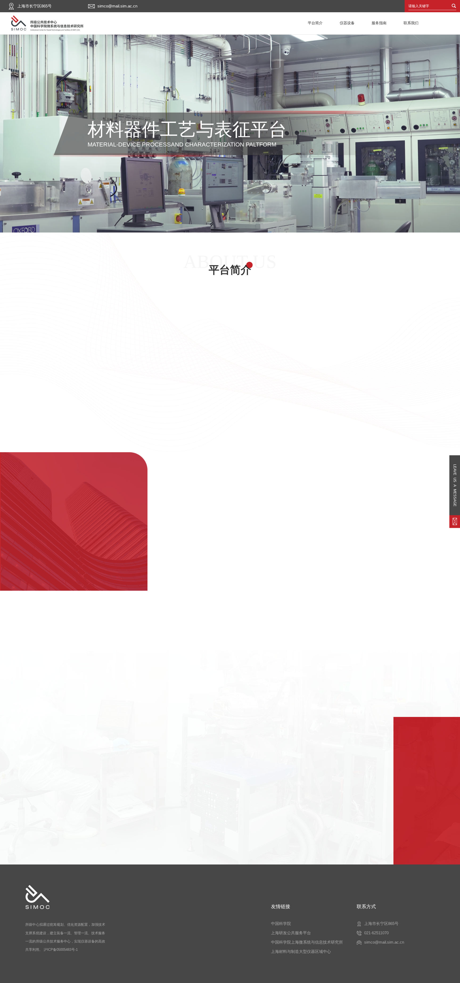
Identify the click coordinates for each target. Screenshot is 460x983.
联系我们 (411, 23)
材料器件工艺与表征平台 (230, 867)
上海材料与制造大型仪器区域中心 (301, 951)
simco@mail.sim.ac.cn (117, 6)
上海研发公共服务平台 (291, 933)
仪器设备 (347, 23)
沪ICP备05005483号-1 (61, 950)
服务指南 (379, 23)
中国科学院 (281, 923)
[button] (64, 597)
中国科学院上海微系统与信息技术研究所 (307, 942)
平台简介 (315, 23)
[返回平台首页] (47, 23)
